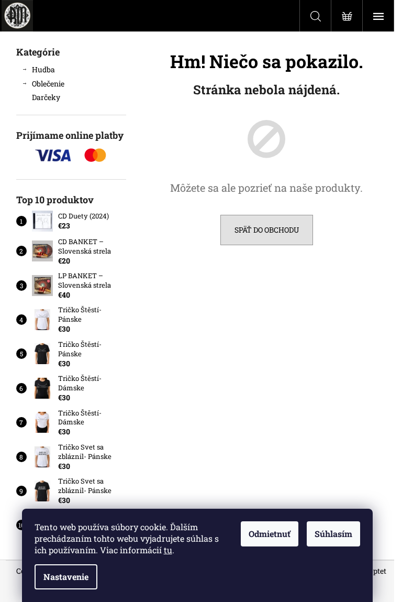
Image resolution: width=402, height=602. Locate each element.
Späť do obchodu (266, 230)
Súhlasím (333, 533)
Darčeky (46, 97)
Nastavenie (65, 576)
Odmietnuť (270, 533)
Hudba (43, 69)
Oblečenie (48, 84)
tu (168, 549)
